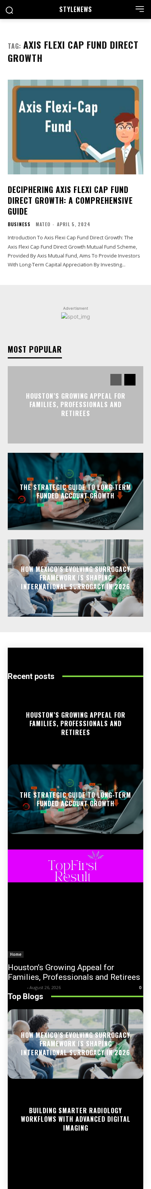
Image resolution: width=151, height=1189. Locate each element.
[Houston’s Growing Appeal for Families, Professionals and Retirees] (75, 924)
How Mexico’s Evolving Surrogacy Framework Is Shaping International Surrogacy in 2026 (75, 578)
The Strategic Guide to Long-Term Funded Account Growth (75, 491)
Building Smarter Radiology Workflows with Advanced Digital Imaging (75, 1119)
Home (15, 954)
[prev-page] (116, 380)
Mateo (43, 224)
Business (19, 224)
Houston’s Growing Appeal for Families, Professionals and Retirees (75, 404)
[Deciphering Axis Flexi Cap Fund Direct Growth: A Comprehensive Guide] (75, 127)
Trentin (16, 987)
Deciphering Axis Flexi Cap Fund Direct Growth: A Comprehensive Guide (70, 200)
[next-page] (130, 380)
